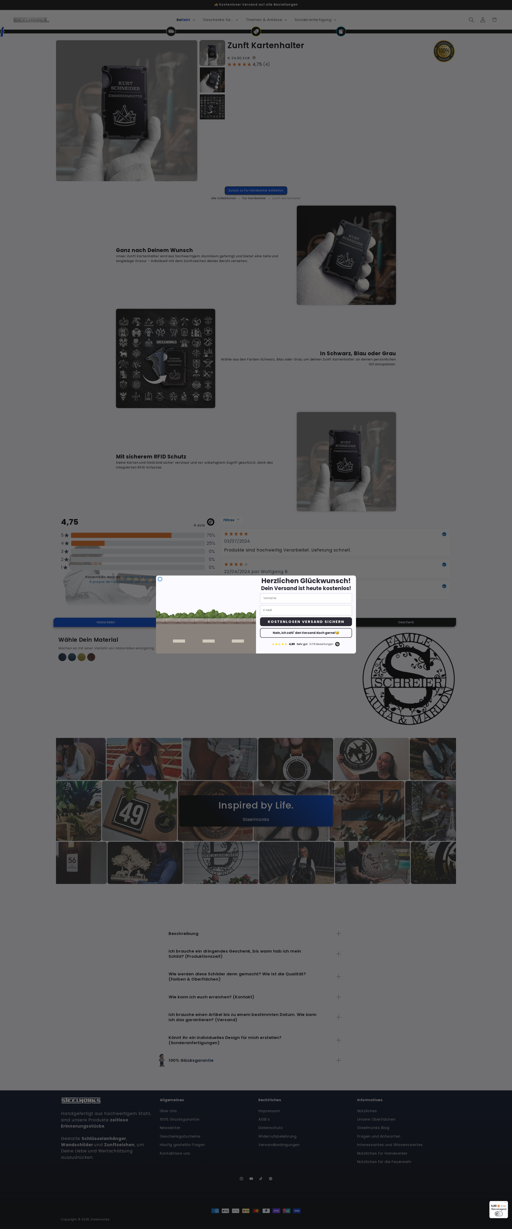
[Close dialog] (160, 579)
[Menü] (505, 1203)
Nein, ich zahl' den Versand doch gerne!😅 (306, 633)
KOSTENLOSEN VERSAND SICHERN (306, 621)
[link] (306, 644)
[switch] (499, 1213)
